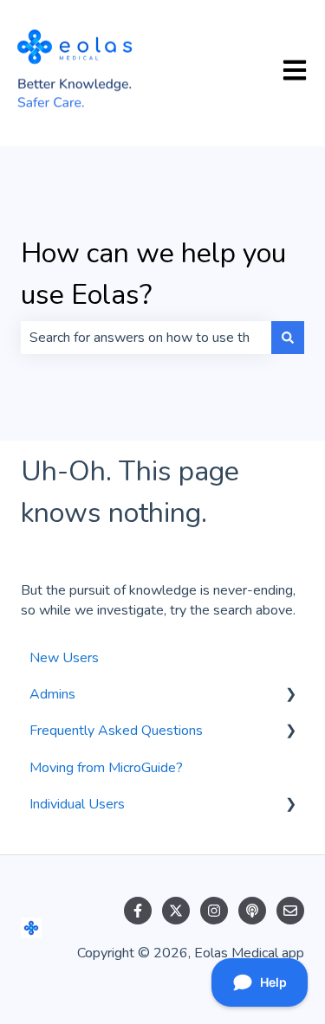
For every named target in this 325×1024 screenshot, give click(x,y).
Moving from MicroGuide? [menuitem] (106, 767)
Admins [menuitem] (52, 694)
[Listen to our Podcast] (252, 910)
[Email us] (290, 910)
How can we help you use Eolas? (153, 274)
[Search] (287, 337)
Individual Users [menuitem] (77, 804)
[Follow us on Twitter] (176, 910)
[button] (290, 695)
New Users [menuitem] (64, 657)
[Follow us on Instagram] (214, 910)
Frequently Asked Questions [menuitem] (116, 730)
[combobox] (146, 337)
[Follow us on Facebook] (138, 910)
